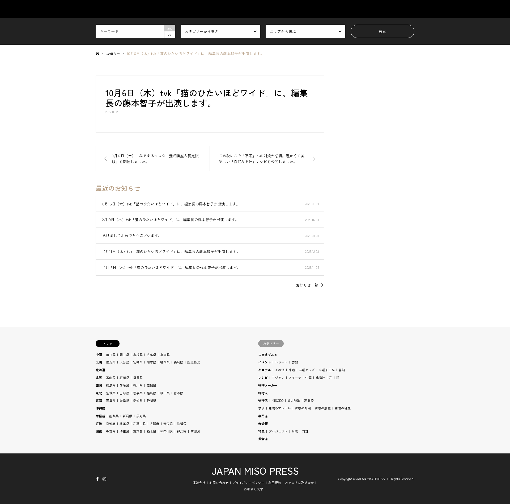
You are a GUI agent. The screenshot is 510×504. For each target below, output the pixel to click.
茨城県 (195, 431)
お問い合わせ (218, 482)
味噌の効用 (303, 408)
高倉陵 (309, 400)
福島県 (151, 393)
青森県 (178, 393)
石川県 (124, 377)
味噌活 (263, 400)
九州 (99, 362)
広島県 (151, 354)
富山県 (111, 377)
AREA (306, 9)
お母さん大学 (253, 489)
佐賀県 (111, 362)
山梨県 (114, 416)
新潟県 (127, 416)
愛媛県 (124, 385)
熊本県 (151, 362)
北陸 (99, 377)
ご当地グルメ (267, 354)
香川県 (138, 385)
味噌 (291, 369)
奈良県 (168, 423)
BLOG (385, 9)
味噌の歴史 (323, 408)
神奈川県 (166, 431)
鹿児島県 (193, 362)
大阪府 (154, 423)
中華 (308, 377)
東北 (99, 393)
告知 (295, 362)
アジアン (278, 377)
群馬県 (181, 431)
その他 (279, 369)
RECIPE (358, 9)
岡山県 (124, 354)
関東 (99, 431)
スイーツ (294, 377)
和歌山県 (139, 423)
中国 (99, 354)
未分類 (263, 423)
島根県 (138, 354)
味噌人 (263, 393)
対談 (295, 431)
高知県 (151, 385)
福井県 (138, 377)
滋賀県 (181, 423)
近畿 (99, 423)
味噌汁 (320, 377)
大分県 (124, 362)
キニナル (264, 369)
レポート (281, 362)
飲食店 (263, 438)
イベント (264, 362)
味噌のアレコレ (280, 408)
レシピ (263, 377)
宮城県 (111, 393)
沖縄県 (100, 408)
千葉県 (111, 431)
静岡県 (151, 400)
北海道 (100, 369)
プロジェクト (278, 431)
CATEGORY (277, 9)
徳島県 (111, 385)
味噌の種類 (343, 408)
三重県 (111, 400)
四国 (99, 385)
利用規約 (274, 482)
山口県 (111, 354)
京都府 (111, 423)
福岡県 (165, 362)
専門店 (263, 416)
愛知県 (138, 400)
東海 (99, 400)
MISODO (277, 400)
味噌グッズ (307, 369)
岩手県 (138, 393)
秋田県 (165, 393)
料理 (305, 431)
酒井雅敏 (293, 400)
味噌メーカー (267, 385)
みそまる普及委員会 (299, 482)
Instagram (104, 479)
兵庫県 (124, 423)
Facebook (97, 479)
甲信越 (100, 416)
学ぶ (261, 408)
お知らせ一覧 (307, 285)
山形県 (124, 393)
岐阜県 (124, 400)
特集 (261, 431)
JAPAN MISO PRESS (255, 470)
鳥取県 (165, 354)
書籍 (342, 369)
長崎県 (178, 362)
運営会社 (199, 482)
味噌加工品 (327, 369)
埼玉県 (124, 431)
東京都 (138, 431)
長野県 (141, 416)
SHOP (409, 9)
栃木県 (151, 431)
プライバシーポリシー (248, 482)
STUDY (332, 9)
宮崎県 (138, 362)
